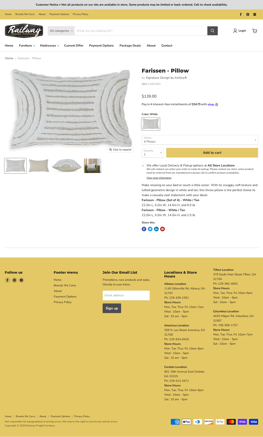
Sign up (112, 308)
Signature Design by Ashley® (166, 78)
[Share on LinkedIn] (156, 229)
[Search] (212, 30)
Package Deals (130, 45)
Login (242, 31)
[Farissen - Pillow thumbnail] (15, 165)
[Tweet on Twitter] (150, 229)
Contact (166, 45)
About (42, 14)
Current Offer (73, 45)
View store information (159, 178)
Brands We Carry (25, 14)
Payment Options (59, 14)
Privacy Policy (80, 14)
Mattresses (48, 45)
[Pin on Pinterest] (162, 229)
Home (8, 14)
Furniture (26, 45)
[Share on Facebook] (144, 229)
